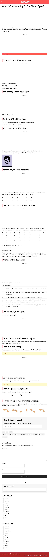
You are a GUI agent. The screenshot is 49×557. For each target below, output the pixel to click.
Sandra (6, 533)
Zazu (6, 517)
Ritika (6, 515)
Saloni (6, 543)
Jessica (6, 505)
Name (4, 463)
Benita (6, 545)
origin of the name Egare (42, 434)
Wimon (26, 555)
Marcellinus (7, 531)
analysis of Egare (5, 434)
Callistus (7, 529)
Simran (6, 547)
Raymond (7, 511)
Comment (4, 448)
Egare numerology (17, 434)
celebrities (11, 434)
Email (3, 469)
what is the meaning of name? (24, 1)
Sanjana (7, 513)
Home (3, 482)
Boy (3, 431)
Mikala (6, 509)
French (11, 431)
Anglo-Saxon (17, 553)
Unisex (7, 553)
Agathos (7, 499)
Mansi (6, 535)
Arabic (10, 553)
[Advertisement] (24, 17)
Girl (2, 553)
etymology (23, 434)
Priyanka (7, 507)
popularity (5, 436)
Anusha (6, 501)
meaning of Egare (29, 434)
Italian (13, 553)
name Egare (35, 434)
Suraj (6, 503)
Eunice (6, 537)
